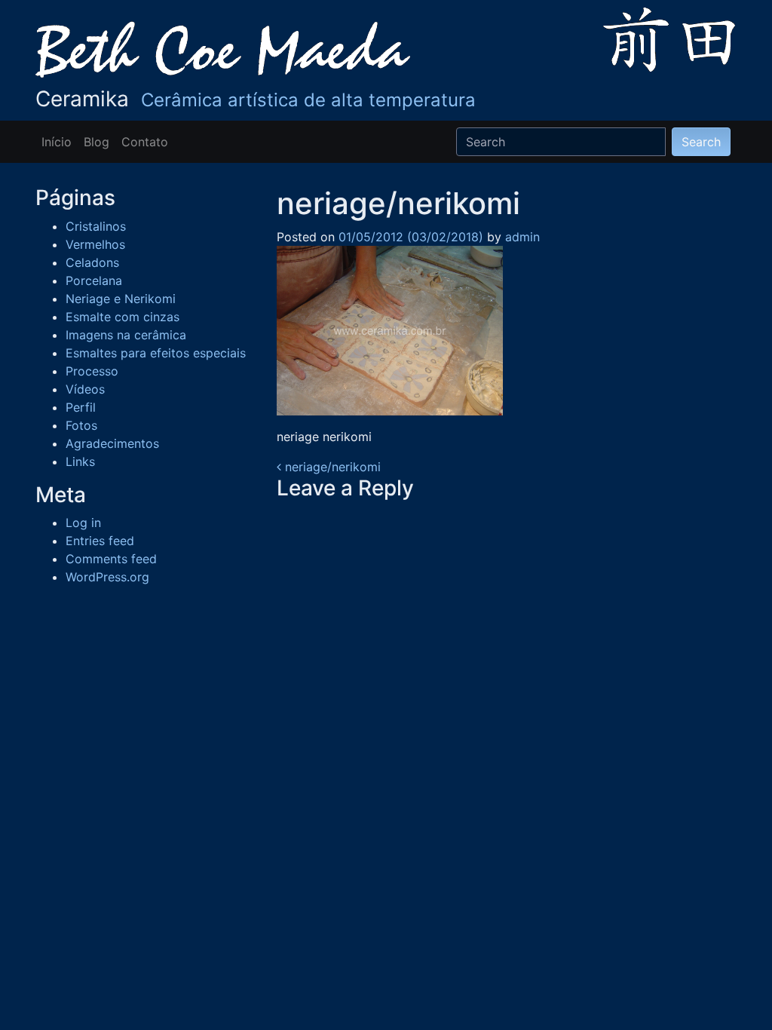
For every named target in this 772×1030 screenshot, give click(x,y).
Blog (96, 141)
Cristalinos (96, 226)
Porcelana (94, 280)
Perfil (81, 407)
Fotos (81, 425)
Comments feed (111, 558)
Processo (92, 371)
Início (56, 141)
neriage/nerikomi (331, 466)
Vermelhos (95, 244)
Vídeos (85, 389)
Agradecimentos (112, 443)
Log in (83, 522)
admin (520, 236)
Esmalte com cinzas (122, 316)
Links (80, 461)
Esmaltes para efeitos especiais (156, 352)
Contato (144, 141)
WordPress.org (107, 576)
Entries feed (100, 540)
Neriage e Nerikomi (121, 298)
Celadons (92, 262)
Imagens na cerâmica (126, 334)
